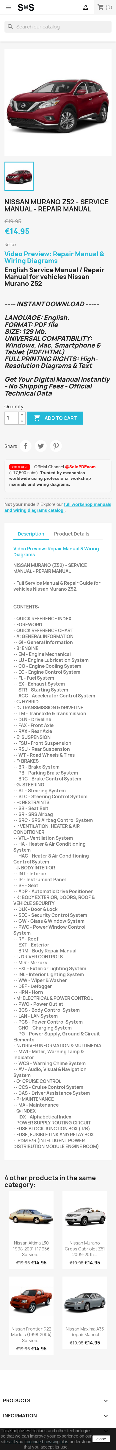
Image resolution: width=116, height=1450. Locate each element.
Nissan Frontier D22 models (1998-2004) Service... (31, 1335)
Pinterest (56, 446)
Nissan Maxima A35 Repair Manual (85, 1332)
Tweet (41, 446)
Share (26, 446)
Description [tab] (31, 534)
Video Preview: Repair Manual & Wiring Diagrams (54, 257)
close (101, 1438)
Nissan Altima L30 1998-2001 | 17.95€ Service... (31, 1249)
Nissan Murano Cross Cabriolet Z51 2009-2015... (85, 1249)
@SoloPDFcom (80, 466)
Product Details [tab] (71, 534)
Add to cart (55, 417)
